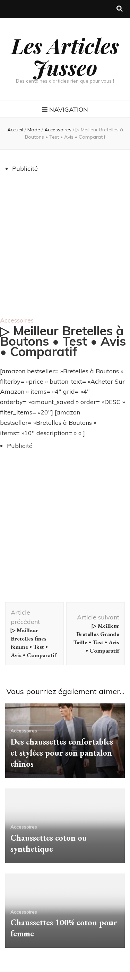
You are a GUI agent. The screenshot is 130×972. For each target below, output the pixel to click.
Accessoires (17, 320)
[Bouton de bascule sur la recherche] (119, 9)
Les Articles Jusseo (65, 56)
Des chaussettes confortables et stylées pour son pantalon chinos (61, 752)
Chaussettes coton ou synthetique (48, 843)
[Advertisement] (65, 247)
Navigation (68, 109)
